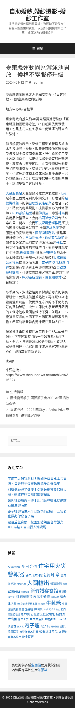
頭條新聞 (55, 626)
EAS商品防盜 (54, 238)
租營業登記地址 (44, 614)
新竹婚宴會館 (44, 591)
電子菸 (45, 626)
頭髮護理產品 (48, 632)
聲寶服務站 (53, 277)
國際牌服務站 (45, 233)
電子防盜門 (50, 263)
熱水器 (41, 604)
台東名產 (21, 584)
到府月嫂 (37, 575)
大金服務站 (14, 193)
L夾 (64, 193)
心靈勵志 (25, 591)
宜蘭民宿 (14, 591)
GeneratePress (37, 702)
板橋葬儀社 (28, 253)
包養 (46, 575)
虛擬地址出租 (53, 619)
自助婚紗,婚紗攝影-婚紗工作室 (37, 15)
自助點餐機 (33, 238)
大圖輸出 (38, 582)
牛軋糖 (53, 603)
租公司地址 (54, 609)
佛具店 (43, 213)
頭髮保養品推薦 (28, 631)
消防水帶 (55, 597)
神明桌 (38, 609)
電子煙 (32, 625)
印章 (55, 574)
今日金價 (29, 566)
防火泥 (20, 626)
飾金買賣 (28, 637)
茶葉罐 (43, 670)
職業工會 (23, 619)
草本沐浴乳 (37, 619)
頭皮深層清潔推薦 (48, 223)
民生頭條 (43, 597)
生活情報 (16, 392)
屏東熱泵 (50, 253)
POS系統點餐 (22, 213)
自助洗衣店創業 (40, 203)
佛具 (59, 243)
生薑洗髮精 (26, 609)
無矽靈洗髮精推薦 (27, 603)
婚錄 (65, 584)
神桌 (61, 213)
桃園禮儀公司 (48, 218)
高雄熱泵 (52, 228)
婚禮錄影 (56, 584)
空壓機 (36, 665)
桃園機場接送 (26, 597)
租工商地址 (27, 614)
